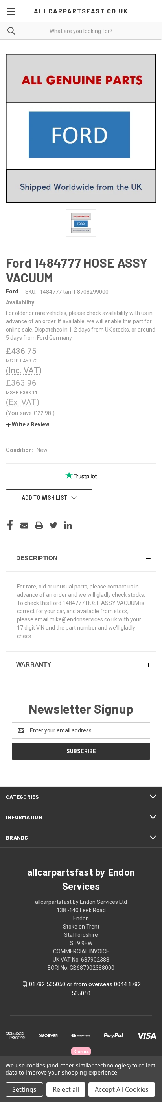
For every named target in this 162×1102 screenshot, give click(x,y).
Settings (24, 1089)
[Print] (39, 525)
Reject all (66, 1089)
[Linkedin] (68, 525)
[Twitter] (53, 525)
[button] (27, 424)
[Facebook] (10, 525)
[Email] (24, 525)
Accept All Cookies (122, 1089)
